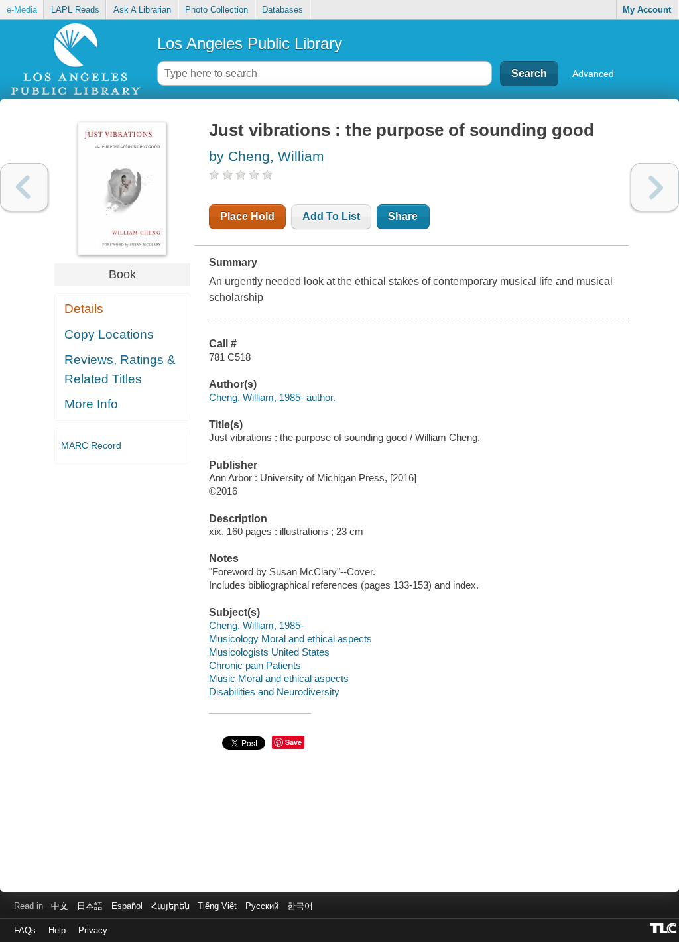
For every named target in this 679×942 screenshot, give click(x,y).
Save (293, 742)
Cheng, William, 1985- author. (272, 397)
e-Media (22, 10)
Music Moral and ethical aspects (279, 678)
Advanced (593, 73)
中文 (59, 906)
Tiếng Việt (217, 906)
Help (57, 930)
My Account (647, 10)
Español (127, 906)
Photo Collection (216, 10)
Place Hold (247, 216)
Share (403, 216)
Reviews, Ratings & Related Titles (120, 369)
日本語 (90, 906)
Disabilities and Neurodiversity (274, 691)
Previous (24, 187)
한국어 (300, 906)
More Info (91, 404)
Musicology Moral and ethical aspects (290, 638)
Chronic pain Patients (255, 665)
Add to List (331, 216)
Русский (261, 906)
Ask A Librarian (142, 10)
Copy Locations (109, 334)
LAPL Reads (75, 10)
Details (83, 309)
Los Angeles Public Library (249, 43)
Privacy (92, 930)
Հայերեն (170, 906)
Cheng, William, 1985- (256, 625)
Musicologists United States (269, 652)
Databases (282, 10)
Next (655, 187)
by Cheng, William (266, 156)
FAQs (25, 930)
